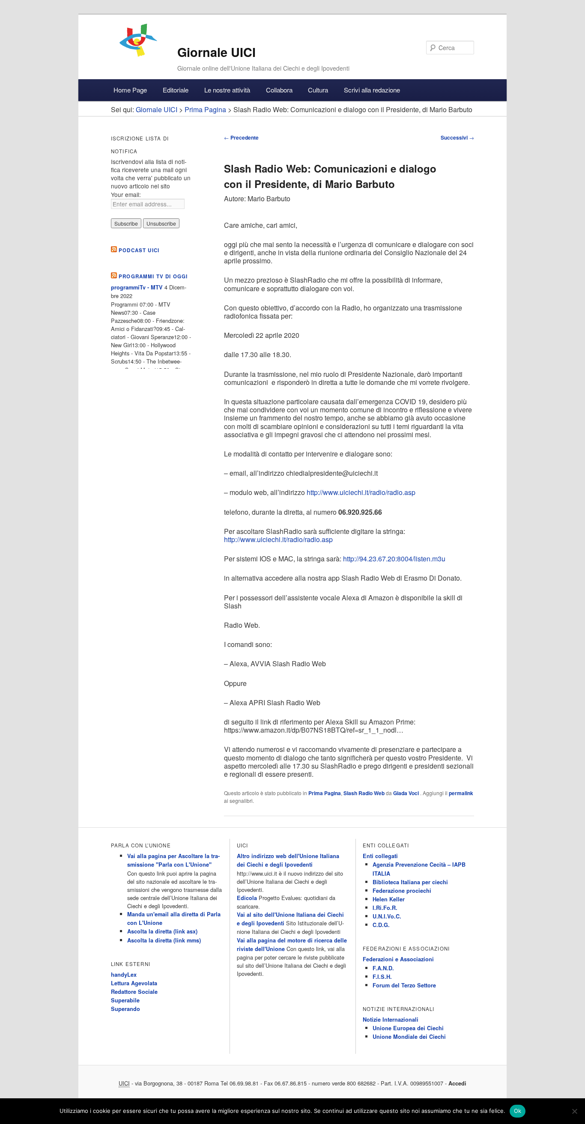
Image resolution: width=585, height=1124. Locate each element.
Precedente (241, 137)
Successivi (457, 137)
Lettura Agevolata (134, 983)
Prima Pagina (324, 793)
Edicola (247, 898)
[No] (574, 1111)
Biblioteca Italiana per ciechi (410, 882)
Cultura (318, 89)
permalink (461, 793)
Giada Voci (406, 793)
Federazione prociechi (402, 890)
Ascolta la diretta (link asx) (162, 931)
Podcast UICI (139, 250)
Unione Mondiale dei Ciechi (409, 1037)
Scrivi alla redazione (372, 89)
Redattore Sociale (134, 992)
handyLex (124, 974)
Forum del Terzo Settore (404, 985)
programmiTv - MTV (137, 287)
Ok (518, 1110)
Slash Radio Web (364, 793)
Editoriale (175, 89)
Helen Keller (389, 899)
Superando (125, 1009)
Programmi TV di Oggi (153, 276)
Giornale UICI (216, 52)
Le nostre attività (227, 89)
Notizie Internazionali (390, 1019)
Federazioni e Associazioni (398, 959)
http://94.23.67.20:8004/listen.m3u (394, 558)
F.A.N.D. (383, 968)
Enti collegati (380, 856)
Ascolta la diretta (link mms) (164, 940)
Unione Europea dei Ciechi (408, 1028)
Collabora (279, 89)
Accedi (457, 1083)
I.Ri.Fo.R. (385, 908)
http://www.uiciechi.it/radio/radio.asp (361, 492)
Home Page (130, 89)
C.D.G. (381, 925)
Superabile (125, 1000)
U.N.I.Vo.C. (387, 916)
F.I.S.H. (382, 977)
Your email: (126, 194)
